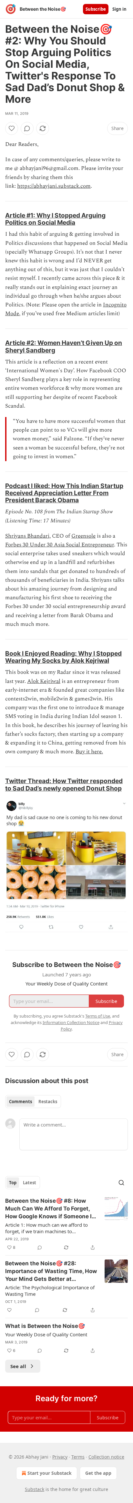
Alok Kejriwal (43, 681)
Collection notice (106, 1457)
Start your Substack (49, 1473)
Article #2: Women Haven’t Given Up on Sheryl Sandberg (63, 346)
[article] (66, 1224)
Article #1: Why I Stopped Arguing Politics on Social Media (55, 218)
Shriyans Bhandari (27, 536)
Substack (34, 1489)
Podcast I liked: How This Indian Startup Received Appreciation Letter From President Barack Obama (64, 493)
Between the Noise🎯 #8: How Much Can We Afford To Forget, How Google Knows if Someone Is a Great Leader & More (50, 1209)
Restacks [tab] (47, 1101)
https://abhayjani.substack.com (54, 186)
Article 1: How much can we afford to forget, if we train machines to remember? (46, 1228)
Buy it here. (89, 751)
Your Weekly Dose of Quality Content (46, 1334)
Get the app (98, 1473)
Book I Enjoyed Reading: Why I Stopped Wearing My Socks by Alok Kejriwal (63, 657)
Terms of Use (97, 1016)
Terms (78, 1457)
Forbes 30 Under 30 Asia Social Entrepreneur (59, 545)
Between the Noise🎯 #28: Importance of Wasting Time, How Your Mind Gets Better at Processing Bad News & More (51, 1271)
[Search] (121, 1182)
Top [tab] (12, 1183)
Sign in (119, 9)
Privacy (59, 1457)
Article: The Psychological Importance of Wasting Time (50, 1290)
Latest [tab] (29, 1183)
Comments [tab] (20, 1101)
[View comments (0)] (27, 128)
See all (18, 1366)
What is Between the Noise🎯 (45, 1326)
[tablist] (33, 1101)
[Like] (11, 128)
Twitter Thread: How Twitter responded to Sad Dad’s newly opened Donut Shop (64, 784)
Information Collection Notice (71, 1022)
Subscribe (96, 9)
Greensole (83, 536)
